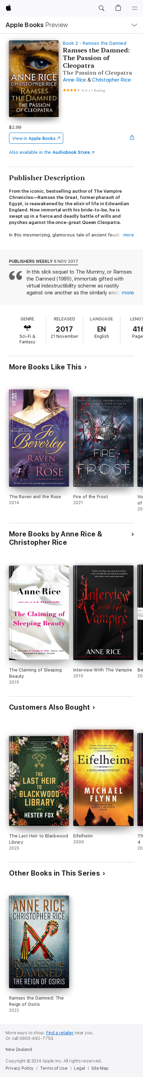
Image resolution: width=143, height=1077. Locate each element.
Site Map (100, 1068)
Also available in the (49, 152)
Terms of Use (54, 1068)
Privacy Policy (20, 1068)
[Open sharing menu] (132, 138)
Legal (79, 1068)
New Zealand (19, 1049)
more (128, 234)
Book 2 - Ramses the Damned (94, 43)
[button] (101, 8)
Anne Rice (74, 80)
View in (34, 138)
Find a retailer (60, 1032)
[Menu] (134, 8)
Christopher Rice (111, 80)
